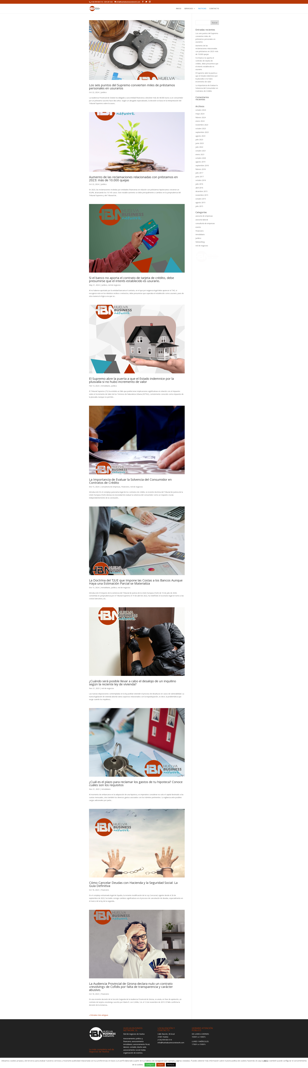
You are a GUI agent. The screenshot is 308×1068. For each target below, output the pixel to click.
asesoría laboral (202, 220)
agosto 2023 (200, 136)
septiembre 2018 (202, 165)
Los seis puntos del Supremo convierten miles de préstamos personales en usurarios (132, 86)
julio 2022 (199, 147)
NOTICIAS (202, 9)
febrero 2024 (201, 117)
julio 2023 (199, 139)
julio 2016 (199, 184)
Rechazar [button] (170, 1065)
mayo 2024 (200, 114)
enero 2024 (200, 121)
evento (198, 227)
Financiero (125, 487)
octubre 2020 (201, 158)
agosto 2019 (200, 162)
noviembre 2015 (202, 195)
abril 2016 (199, 188)
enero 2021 (200, 154)
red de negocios (114, 285)
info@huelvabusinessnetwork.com (171, 1042)
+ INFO (265, 1060)
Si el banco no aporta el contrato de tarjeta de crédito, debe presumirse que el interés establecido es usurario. (131, 279)
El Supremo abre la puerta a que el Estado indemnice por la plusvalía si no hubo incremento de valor (131, 380)
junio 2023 (200, 143)
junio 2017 (200, 176)
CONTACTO (214, 9)
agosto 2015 (200, 202)
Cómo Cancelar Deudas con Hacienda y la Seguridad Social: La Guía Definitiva (133, 884)
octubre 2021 (201, 151)
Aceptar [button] (160, 1065)
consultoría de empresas (110, 487)
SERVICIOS (188, 9)
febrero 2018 (201, 169)
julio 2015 (199, 206)
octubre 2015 (201, 199)
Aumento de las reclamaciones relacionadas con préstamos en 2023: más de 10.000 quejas (133, 178)
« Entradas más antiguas (98, 1015)
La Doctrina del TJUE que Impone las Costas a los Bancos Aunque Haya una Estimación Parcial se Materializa (136, 582)
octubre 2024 (201, 110)
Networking (200, 242)
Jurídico (104, 92)
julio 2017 (199, 173)
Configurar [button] (150, 1065)
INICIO (178, 9)
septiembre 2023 (202, 132)
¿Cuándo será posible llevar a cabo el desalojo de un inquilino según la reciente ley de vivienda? (132, 682)
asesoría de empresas (204, 216)
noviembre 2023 (202, 125)
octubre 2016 (201, 180)
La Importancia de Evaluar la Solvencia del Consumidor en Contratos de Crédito (130, 481)
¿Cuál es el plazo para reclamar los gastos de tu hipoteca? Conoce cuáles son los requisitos (136, 783)
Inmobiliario (105, 386)
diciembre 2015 (201, 191)
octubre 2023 (201, 128)
